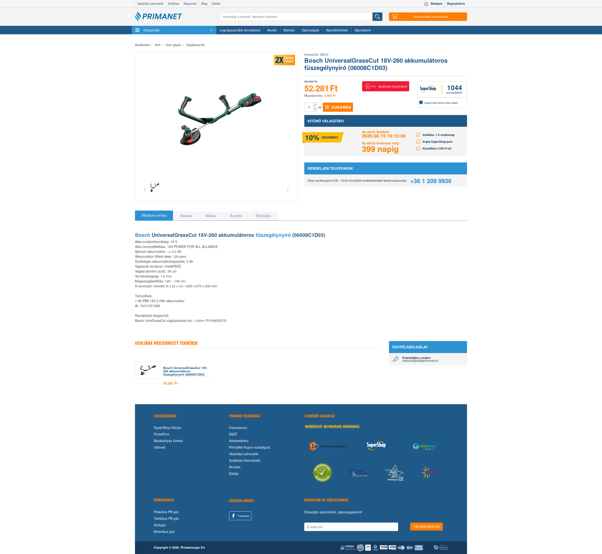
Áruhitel (234, 467)
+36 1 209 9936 (431, 180)
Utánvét (159, 447)
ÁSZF (233, 434)
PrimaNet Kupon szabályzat (249, 447)
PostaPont (161, 434)
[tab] (154, 215)
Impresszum (238, 427)
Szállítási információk (244, 460)
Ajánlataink (363, 30)
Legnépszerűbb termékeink (240, 30)
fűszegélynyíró (273, 234)
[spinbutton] (309, 107)
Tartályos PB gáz (166, 518)
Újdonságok (310, 30)
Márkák (289, 30)
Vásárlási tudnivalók (150, 3)
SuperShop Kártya (167, 427)
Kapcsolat (190, 3)
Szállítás (173, 3)
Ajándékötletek (337, 30)
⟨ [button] (145, 188)
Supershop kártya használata (441, 102)
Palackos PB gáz (166, 511)
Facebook (243, 516)
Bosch (142, 234)
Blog (204, 3)
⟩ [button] (288, 188)
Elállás (216, 3)
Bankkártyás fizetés (168, 440)
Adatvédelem (239, 440)
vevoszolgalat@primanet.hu (420, 360)
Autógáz (160, 525)
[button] (315, 105)
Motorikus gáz (164, 531)
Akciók (272, 30)
